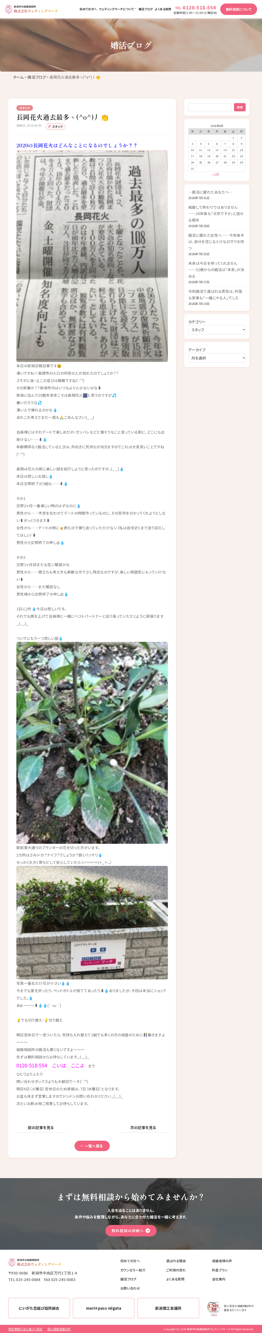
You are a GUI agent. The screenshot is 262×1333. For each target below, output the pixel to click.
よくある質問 (163, 9)
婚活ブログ (146, 9)
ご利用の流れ (176, 1270)
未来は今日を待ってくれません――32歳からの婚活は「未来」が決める (216, 269)
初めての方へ (88, 9)
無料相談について (239, 9)
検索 (240, 107)
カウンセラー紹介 (133, 1270)
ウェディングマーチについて (116, 9)
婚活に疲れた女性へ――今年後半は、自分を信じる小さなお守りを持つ (216, 241)
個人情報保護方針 (59, 1329)
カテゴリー (197, 321)
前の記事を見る (41, 1127)
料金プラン (220, 1270)
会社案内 (218, 1279)
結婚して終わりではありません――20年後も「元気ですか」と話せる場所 (216, 213)
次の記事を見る (143, 1127)
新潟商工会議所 (168, 1308)
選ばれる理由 (176, 1260)
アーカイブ (197, 349)
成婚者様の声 (222, 1260)
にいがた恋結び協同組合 (39, 1308)
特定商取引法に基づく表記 (25, 1329)
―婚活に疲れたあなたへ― (210, 192)
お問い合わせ (130, 1288)
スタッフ (57, 126)
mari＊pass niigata (103, 1308)
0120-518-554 (199, 7)
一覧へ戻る (94, 1145)
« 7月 (215, 174)
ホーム (18, 77)
